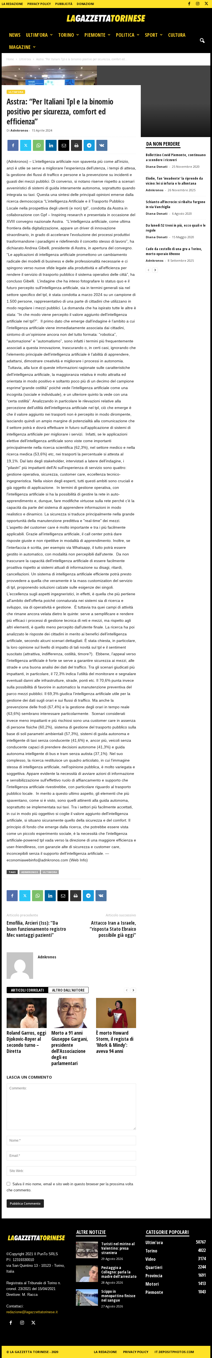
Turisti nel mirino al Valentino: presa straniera (118, 1248)
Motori (152, 1284)
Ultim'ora (25, 59)
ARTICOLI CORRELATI (27, 990)
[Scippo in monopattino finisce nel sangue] (87, 1297)
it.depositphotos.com (174, 1352)
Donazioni (85, 4)
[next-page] (133, 990)
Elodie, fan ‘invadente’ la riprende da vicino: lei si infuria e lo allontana (174, 181)
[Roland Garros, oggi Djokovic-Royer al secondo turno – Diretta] (27, 1013)
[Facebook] (189, 4)
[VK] (101, 145)
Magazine (20, 47)
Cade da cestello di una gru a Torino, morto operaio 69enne (174, 251)
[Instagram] (197, 4)
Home (10, 59)
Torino (66, 35)
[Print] (76, 145)
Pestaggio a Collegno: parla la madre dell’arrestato (118, 1272)
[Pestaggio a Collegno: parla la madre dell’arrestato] (87, 1273)
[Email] (63, 145)
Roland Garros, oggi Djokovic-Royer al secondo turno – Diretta (26, 1041)
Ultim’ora (37, 35)
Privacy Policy (39, 4)
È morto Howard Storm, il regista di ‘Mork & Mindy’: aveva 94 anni (114, 1041)
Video (150, 1259)
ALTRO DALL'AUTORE (68, 990)
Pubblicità (63, 4)
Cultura (177, 35)
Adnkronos (19, 130)
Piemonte (94, 35)
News (14, 35)
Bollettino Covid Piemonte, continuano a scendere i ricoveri (176, 157)
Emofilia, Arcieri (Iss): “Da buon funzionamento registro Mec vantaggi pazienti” (36, 929)
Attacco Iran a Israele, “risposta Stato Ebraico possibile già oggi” (113, 929)
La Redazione (12, 4)
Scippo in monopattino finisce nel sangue (118, 1296)
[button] (202, 41)
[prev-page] (126, 990)
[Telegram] (89, 145)
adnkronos (29, 872)
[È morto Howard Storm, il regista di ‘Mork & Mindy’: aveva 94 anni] (116, 1013)
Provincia (153, 1276)
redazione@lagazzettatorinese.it (32, 1312)
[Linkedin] (51, 145)
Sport (151, 35)
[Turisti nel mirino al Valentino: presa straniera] (87, 1250)
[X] (206, 4)
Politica (125, 35)
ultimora (50, 872)
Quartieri (153, 1267)
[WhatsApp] (38, 145)
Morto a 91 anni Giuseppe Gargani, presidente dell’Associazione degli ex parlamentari (69, 1047)
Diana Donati (157, 166)
